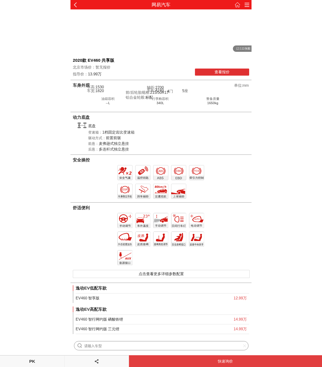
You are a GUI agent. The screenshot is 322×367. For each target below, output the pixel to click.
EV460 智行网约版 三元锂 (97, 329)
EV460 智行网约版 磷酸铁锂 (99, 319)
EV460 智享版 (87, 298)
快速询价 (225, 361)
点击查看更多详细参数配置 (161, 274)
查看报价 (222, 72)
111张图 (241, 49)
